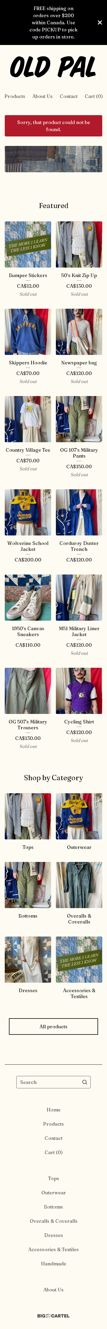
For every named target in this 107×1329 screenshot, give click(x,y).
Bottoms (53, 1207)
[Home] (53, 66)
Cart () (94, 96)
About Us (42, 96)
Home (54, 1110)
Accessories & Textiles (53, 1249)
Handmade (53, 1264)
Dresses (53, 1235)
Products (14, 96)
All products (53, 1026)
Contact (69, 96)
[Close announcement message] (100, 22)
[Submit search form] (84, 1082)
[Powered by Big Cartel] (53, 1316)
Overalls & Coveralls (54, 1221)
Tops (53, 1178)
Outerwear (53, 1193)
